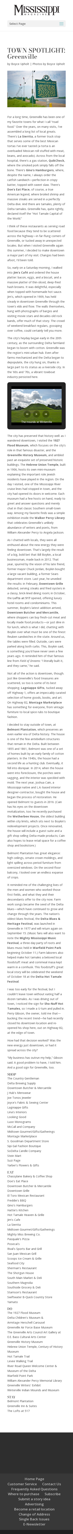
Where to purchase (23, 1494)
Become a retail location (34, 1509)
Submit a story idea (34, 1499)
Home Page (34, 1479)
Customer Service (22, 1484)
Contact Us (51, 1484)
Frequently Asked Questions (34, 1489)
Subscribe (53, 1494)
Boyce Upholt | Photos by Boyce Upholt (38, 64)
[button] (27, 414)
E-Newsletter (34, 1524)
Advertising (34, 1504)
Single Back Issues (34, 1519)
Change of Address (34, 1514)
